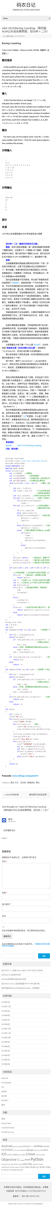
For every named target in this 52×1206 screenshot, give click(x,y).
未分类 (4, 1096)
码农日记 (26, 4)
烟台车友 (17, 1170)
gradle (40, 1150)
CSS (14, 1150)
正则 (11, 1170)
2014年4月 (5, 1064)
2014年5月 (5, 1060)
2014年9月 (5, 1042)
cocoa (46, 1146)
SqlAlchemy (5, 1167)
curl (17, 1150)
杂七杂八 (5, 1100)
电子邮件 (6, 904)
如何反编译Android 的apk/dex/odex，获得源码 (20, 988)
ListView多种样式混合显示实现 (13, 979)
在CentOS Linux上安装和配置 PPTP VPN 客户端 (20, 984)
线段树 (15, 283)
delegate (22, 1150)
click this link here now (32, 461)
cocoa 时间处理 (11, 794)
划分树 (37, 345)
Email (36, 1150)
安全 (37, 1167)
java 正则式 (22, 1155)
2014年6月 (5, 1055)
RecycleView (5, 1164)
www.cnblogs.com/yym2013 (25, 776)
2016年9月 (5, 1011)
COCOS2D (7, 1149)
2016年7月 (5, 1020)
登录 (3, 1119)
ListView (38, 1155)
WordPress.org (7, 1132)
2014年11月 (6, 1033)
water (17, 1167)
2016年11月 (6, 1006)
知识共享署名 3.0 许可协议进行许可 (30, 1191)
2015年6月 (5, 1024)
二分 (24, 416)
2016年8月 (5, 1015)
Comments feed (7, 1128)
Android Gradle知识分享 (11, 975)
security (27, 1163)
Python (37, 1159)
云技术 (4, 1091)
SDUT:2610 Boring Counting (29, 445)
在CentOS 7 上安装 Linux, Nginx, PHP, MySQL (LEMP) (22, 970)
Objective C (10, 1159)
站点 (4, 916)
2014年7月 (5, 1051)
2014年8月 (5, 1046)
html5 (45, 1150)
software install (37, 1164)
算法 (12, 782)
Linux (30, 1154)
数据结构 (31, 782)
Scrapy (20, 1164)
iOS (2, 1087)
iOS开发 (9, 1155)
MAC (43, 1155)
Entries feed (6, 1123)
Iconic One (12, 1204)
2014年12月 (6, 1029)
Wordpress (38, 1204)
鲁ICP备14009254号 (30, 1196)
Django (30, 1150)
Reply (4, 838)
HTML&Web (6, 1083)
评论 (4, 861)
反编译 (27, 1167)
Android (4, 1078)
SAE (12, 1164)
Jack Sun (9, 36)
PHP (27, 1159)
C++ (31, 1146)
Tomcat (12, 1167)
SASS (15, 1164)
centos (38, 1146)
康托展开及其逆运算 (39, 794)
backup (20, 1146)
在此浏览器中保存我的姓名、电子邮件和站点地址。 (24, 930)
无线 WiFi (6, 1170)
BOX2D (26, 1146)
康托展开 (43, 1167)
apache (15, 1146)
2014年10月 (6, 1037)
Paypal (22, 1160)
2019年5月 (5, 1002)
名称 (4, 893)
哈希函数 (33, 1167)
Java (15, 1154)
